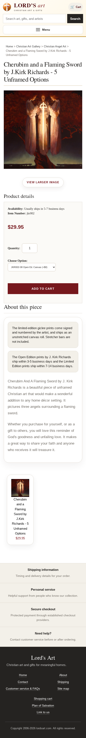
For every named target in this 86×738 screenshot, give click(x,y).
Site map (63, 688)
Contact (23, 682)
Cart (75, 7)
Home (9, 46)
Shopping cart (43, 698)
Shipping (63, 682)
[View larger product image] (43, 182)
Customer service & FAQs (23, 688)
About (63, 675)
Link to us (43, 712)
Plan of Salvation (43, 705)
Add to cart (43, 288)
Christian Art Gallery (28, 46)
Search (75, 18)
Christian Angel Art (55, 46)
